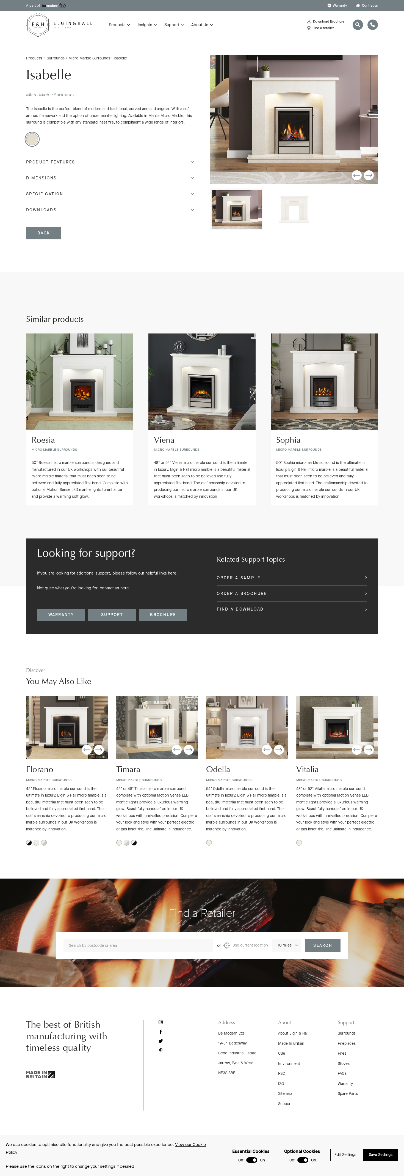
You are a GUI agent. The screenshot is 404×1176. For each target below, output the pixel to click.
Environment (289, 1063)
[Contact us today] (372, 25)
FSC (281, 1073)
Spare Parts (348, 1093)
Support (171, 25)
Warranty (340, 5)
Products (117, 25)
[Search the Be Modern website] (358, 25)
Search (322, 945)
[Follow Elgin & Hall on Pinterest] (160, 1050)
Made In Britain (291, 1043)
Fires (342, 1053)
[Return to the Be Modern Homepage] (59, 25)
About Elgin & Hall (293, 1033)
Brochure (163, 614)
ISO (281, 1083)
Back (43, 233)
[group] (294, 119)
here (124, 588)
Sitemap (285, 1093)
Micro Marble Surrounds (89, 58)
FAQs (342, 1073)
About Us (199, 25)
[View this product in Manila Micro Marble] (32, 139)
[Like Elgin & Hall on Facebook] (161, 1032)
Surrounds (56, 58)
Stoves (344, 1063)
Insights (145, 25)
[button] (357, 175)
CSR (281, 1053)
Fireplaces (347, 1043)
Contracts (370, 5)
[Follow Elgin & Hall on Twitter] (161, 1041)
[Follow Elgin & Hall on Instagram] (161, 1022)
